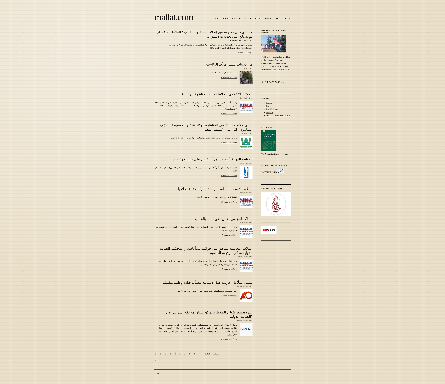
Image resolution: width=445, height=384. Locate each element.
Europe (269, 102)
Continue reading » (245, 52)
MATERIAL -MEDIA (270, 172)
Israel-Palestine (272, 109)
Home (217, 19)
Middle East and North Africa (278, 115)
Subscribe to (155, 361)
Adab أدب (236, 19)
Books (268, 19)
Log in (158, 373)
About (226, 19)
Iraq (267, 106)
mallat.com (173, 16)
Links (277, 19)
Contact (287, 19)
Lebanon (269, 112)
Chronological (234, 40)
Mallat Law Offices (252, 19)
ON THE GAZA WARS (270, 82)
